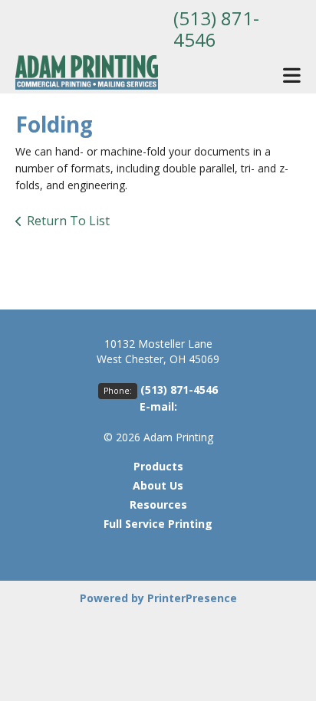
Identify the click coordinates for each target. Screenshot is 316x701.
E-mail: (158, 406)
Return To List (68, 220)
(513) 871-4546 (216, 28)
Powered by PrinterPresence (158, 598)
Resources (158, 504)
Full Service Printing (158, 523)
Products (158, 466)
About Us (158, 485)
